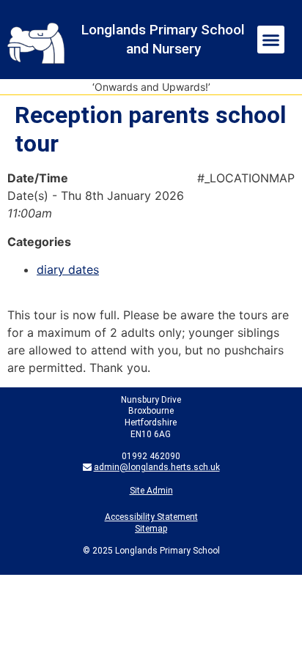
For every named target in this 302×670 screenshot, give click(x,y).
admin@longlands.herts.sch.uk (157, 467)
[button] (271, 39)
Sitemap (151, 529)
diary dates (68, 269)
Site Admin (151, 490)
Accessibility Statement (151, 517)
